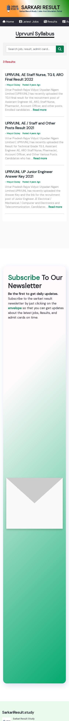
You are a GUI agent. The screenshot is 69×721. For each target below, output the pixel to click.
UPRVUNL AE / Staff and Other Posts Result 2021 (30, 125)
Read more (40, 109)
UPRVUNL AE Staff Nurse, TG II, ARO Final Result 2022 (34, 77)
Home (10, 22)
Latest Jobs (30, 22)
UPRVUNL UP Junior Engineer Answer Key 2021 (29, 174)
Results (52, 22)
